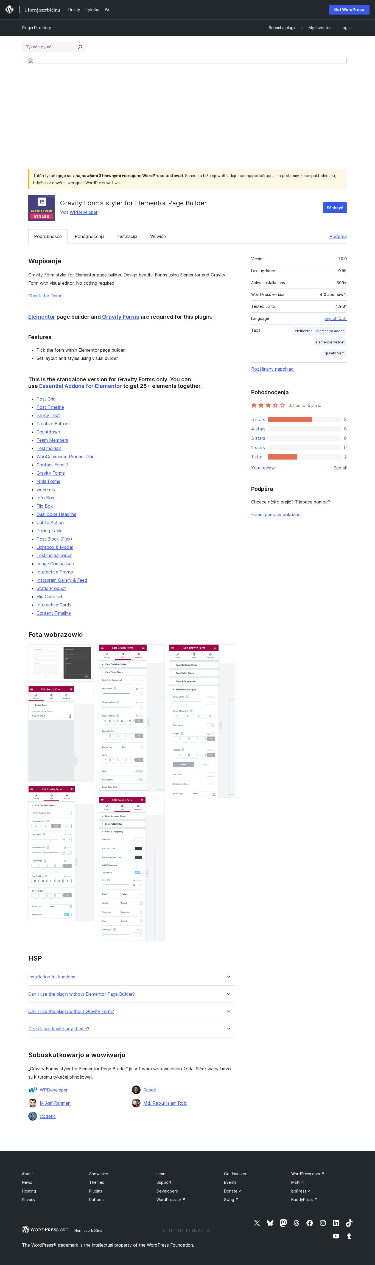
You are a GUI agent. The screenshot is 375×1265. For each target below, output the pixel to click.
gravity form (335, 353)
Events (230, 1182)
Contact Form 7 (52, 465)
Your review (263, 468)
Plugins (95, 1191)
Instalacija (127, 236)
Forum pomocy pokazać (275, 514)
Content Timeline (54, 613)
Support (163, 1182)
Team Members (52, 440)
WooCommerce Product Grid (66, 456)
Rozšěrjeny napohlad (272, 369)
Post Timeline (50, 407)
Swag (231, 1199)
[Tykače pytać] (80, 46)
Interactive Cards (54, 605)
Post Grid (46, 399)
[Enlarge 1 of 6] (87, 651)
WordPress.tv (171, 1199)
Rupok (149, 1090)
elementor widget (330, 342)
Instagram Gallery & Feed (62, 580)
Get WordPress (349, 9)
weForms (46, 489)
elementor (303, 331)
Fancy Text (48, 415)
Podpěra (338, 236)
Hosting (29, 1191)
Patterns (97, 1199)
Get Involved (236, 1173)
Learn (161, 1173)
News (27, 1182)
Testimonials (49, 448)
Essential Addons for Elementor (80, 386)
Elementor (41, 317)
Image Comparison (55, 563)
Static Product (51, 588)
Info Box (45, 497)
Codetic (48, 1116)
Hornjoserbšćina (88, 1230)
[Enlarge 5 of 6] (157, 804)
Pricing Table (50, 530)
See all (340, 468)
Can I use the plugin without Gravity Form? (71, 1011)
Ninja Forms (48, 481)
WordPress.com (307, 1173)
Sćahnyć (335, 207)
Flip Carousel (49, 596)
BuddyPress (304, 1199)
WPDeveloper (83, 212)
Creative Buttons (54, 423)
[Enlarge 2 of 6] (87, 693)
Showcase (98, 1173)
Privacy (28, 1199)
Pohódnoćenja (89, 236)
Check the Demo (45, 295)
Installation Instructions (51, 976)
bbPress (301, 1191)
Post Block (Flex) (54, 539)
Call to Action (50, 522)
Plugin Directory (36, 27)
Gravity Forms (120, 317)
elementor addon (330, 331)
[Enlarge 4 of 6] (157, 651)
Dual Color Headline (56, 514)
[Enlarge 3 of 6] (87, 793)
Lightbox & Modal (55, 547)
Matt (297, 1182)
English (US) (336, 318)
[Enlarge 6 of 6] (228, 651)
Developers (167, 1191)
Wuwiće (158, 236)
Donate (233, 1191)
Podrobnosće (48, 236)
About (27, 1173)
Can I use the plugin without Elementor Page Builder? (81, 994)
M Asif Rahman (55, 1103)
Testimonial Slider (54, 555)
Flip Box (45, 506)
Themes (96, 1182)
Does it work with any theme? (58, 1028)
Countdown (48, 432)
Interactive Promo (55, 572)
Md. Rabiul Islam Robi (165, 1103)
